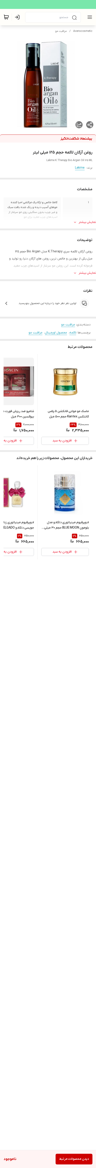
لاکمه (72, 333)
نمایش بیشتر (87, 222)
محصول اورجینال (56, 333)
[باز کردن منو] (88, 17)
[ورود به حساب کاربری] (18, 17)
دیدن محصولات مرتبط (74, 1159)
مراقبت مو (61, 31)
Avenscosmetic (82, 31)
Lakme (80, 168)
